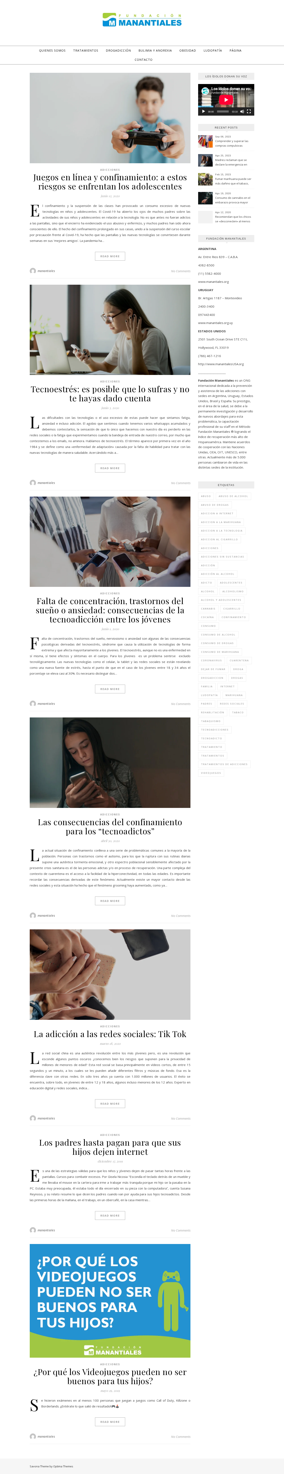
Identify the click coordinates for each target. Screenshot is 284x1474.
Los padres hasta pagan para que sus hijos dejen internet (110, 1147)
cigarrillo (232, 608)
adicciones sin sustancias (222, 556)
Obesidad (187, 50)
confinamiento (234, 617)
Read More (110, 256)
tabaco (238, 712)
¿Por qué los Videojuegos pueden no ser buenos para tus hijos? (110, 1376)
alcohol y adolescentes (221, 599)
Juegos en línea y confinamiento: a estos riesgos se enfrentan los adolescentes (110, 181)
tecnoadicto (211, 738)
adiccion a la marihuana (221, 522)
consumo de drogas (217, 643)
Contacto (144, 60)
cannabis (208, 608)
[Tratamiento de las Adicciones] (142, 19)
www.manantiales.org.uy (215, 323)
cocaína (207, 617)
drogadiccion (212, 677)
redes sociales (232, 703)
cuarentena (239, 660)
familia (207, 686)
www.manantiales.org (213, 281)
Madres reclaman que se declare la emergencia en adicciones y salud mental (231, 162)
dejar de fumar (213, 669)
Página (236, 50)
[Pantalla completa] (249, 111)
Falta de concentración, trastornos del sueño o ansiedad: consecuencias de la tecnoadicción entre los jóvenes (110, 609)
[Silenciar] (242, 111)
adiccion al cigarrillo (219, 539)
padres (206, 703)
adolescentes (231, 582)
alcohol (208, 591)
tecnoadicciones (215, 729)
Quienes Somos (52, 50)
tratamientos (212, 755)
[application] (226, 100)
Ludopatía (213, 50)
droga (238, 669)
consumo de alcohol (218, 634)
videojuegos (211, 772)
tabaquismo (211, 721)
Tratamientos (85, 50)
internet (227, 686)
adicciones (210, 548)
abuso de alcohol (233, 496)
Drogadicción (118, 50)
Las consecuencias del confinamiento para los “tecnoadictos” (110, 826)
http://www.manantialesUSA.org (221, 364)
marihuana (234, 695)
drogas (237, 677)
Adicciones (110, 170)
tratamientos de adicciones (224, 764)
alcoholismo (233, 591)
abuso (206, 496)
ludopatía (209, 695)
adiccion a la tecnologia (222, 530)
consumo (208, 625)
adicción (208, 565)
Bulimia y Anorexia (155, 50)
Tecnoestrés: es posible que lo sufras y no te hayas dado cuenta (110, 393)
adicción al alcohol (218, 573)
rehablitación (212, 712)
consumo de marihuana (220, 651)
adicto (206, 582)
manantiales (46, 271)
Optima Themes (63, 1466)
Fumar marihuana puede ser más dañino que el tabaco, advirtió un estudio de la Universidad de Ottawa (233, 181)
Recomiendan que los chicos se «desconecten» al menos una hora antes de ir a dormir (233, 219)
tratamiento (211, 746)
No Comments (180, 271)
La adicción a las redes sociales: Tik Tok (110, 1033)
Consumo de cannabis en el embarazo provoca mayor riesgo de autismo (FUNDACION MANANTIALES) (232, 200)
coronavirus (211, 660)
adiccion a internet (217, 513)
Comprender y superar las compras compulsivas (231, 143)
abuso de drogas (215, 504)
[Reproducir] (203, 111)
